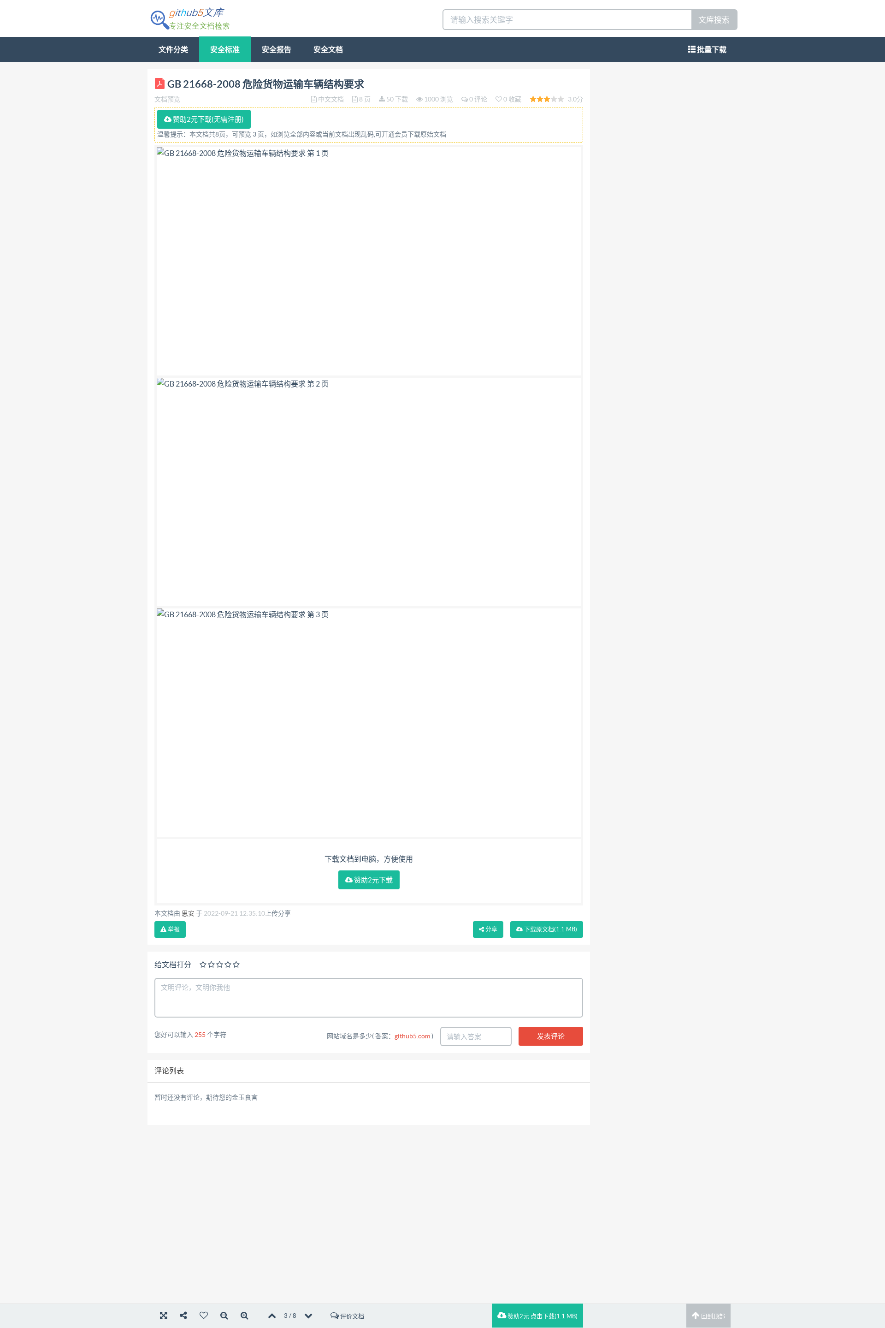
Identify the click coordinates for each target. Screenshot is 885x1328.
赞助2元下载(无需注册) (207, 119)
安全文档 (328, 49)
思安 (188, 913)
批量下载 (711, 49)
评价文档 (351, 1316)
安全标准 (225, 49)
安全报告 (276, 49)
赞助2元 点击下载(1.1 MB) (542, 1316)
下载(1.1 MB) (550, 929)
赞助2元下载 (373, 880)
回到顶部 (712, 1316)
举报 (173, 929)
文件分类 (173, 49)
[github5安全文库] (190, 18)
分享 (490, 929)
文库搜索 (714, 19)
